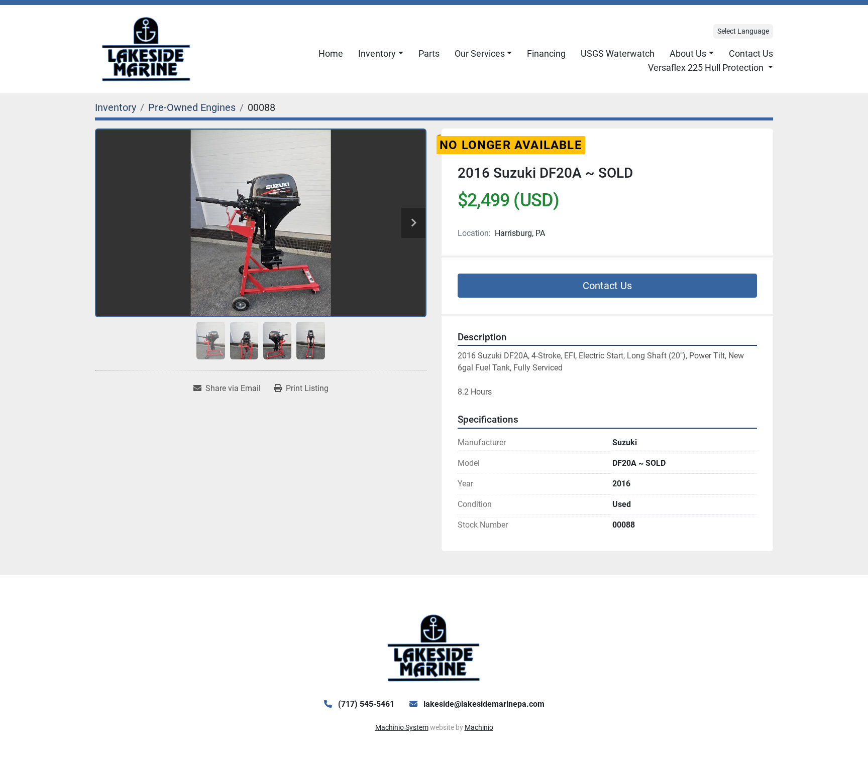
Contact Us (751, 53)
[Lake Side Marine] (433, 647)
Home (330, 53)
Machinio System (401, 727)
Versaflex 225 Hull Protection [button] (707, 67)
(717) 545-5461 (365, 704)
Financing (546, 53)
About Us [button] (688, 53)
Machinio (479, 727)
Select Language (743, 31)
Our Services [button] (480, 53)
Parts (429, 53)
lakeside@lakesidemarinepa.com (483, 704)
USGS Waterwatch (618, 53)
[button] (380, 53)
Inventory (377, 53)
